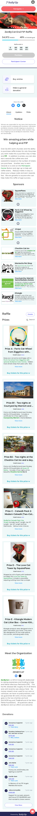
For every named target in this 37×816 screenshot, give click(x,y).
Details (30, 314)
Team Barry (14, 727)
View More (18, 805)
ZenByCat (5, 680)
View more (18, 199)
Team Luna (14, 767)
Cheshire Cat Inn (16, 472)
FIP (5, 156)
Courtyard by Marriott (11, 418)
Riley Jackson (15, 737)
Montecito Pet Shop (24, 265)
